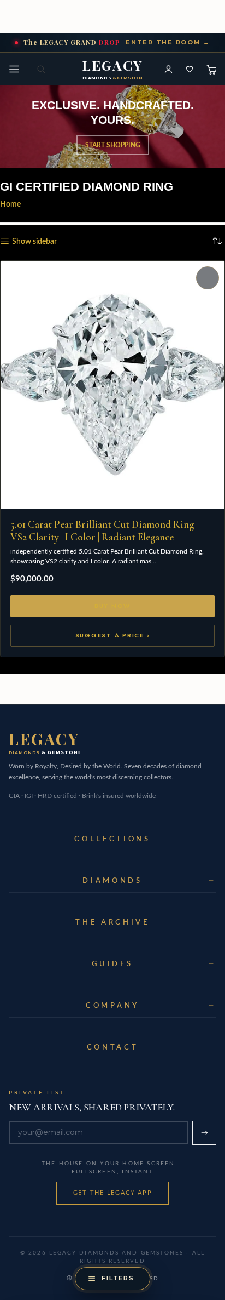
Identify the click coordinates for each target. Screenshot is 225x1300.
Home (10, 204)
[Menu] (14, 69)
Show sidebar (34, 242)
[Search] (42, 69)
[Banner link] (112, 126)
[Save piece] (189, 69)
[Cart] (211, 69)
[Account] (168, 69)
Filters (118, 1278)
